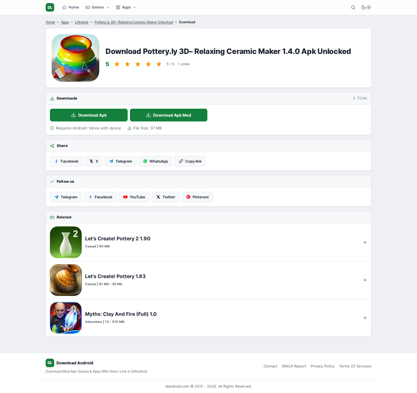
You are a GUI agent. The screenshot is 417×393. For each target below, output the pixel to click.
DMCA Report (294, 366)
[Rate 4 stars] (148, 64)
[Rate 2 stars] (127, 64)
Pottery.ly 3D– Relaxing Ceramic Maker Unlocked (133, 22)
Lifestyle (82, 22)
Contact (270, 366)
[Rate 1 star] (117, 64)
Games (98, 7)
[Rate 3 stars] (138, 64)
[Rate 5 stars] (159, 64)
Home (73, 7)
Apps (126, 7)
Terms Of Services (355, 366)
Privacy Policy (322, 366)
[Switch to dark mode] (366, 7)
